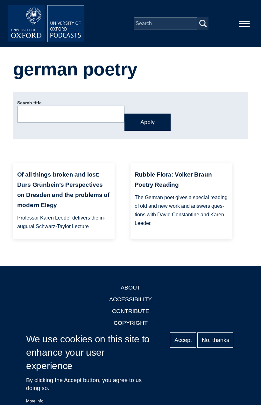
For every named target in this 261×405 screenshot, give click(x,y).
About (130, 287)
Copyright (131, 323)
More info (34, 401)
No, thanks (215, 340)
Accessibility (130, 299)
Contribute (130, 311)
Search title (29, 102)
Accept (183, 340)
